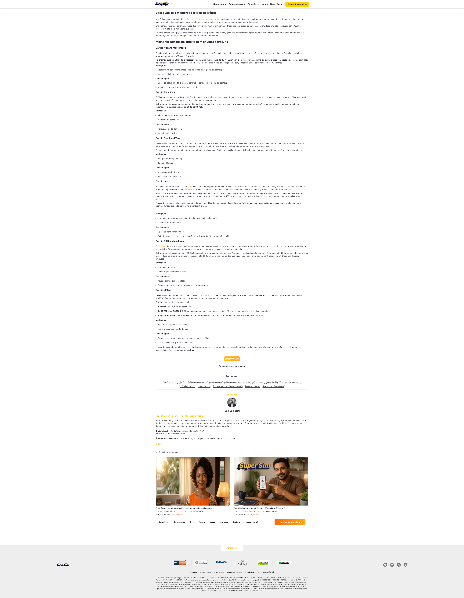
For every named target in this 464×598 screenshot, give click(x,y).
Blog (272, 4)
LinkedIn (159, 444)
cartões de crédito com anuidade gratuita (202, 19)
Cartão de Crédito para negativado (193, 382)
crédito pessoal (258, 382)
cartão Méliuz (206, 295)
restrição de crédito (187, 386)
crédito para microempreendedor (237, 382)
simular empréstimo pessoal (273, 386)
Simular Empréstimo (297, 4)
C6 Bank (161, 246)
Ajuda (265, 4)
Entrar (280, 4)
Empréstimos (236, 4)
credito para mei (215, 382)
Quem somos (220, 4)
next (190, 186)
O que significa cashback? (290, 382)
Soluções (252, 4)
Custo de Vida (272, 382)
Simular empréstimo (252, 386)
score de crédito (204, 386)
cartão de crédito (171, 382)
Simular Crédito (232, 359)
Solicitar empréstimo (290, 522)
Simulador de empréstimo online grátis (228, 386)
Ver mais (231, 548)
